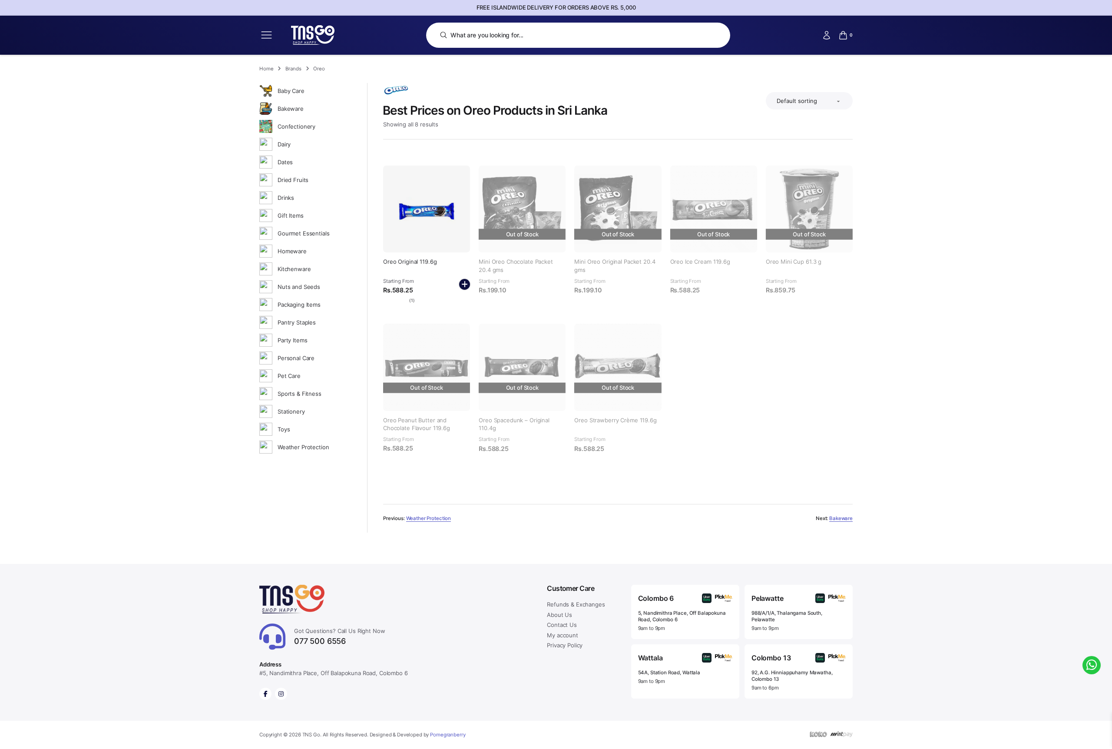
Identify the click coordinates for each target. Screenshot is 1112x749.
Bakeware (291, 108)
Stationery (291, 411)
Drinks (286, 197)
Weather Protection (303, 447)
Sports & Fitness (299, 393)
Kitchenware (294, 268)
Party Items (292, 340)
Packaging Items (299, 304)
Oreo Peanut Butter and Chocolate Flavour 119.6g (416, 424)
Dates (285, 162)
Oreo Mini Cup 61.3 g (793, 261)
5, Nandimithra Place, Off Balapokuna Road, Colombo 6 (682, 616)
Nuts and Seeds (299, 286)
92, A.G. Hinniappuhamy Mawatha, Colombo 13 (792, 675)
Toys (284, 429)
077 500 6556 (339, 636)
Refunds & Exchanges (576, 604)
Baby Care (291, 90)
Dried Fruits (293, 179)
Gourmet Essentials (303, 233)
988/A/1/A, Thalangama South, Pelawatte (786, 616)
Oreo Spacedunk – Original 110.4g (514, 424)
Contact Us (562, 624)
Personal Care (296, 358)
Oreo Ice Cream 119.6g (700, 261)
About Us (559, 614)
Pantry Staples (297, 322)
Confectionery (296, 126)
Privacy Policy (564, 645)
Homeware (292, 251)
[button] (464, 284)
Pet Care (289, 375)
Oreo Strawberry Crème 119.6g (615, 420)
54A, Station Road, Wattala (669, 672)
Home (266, 69)
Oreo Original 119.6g (410, 261)
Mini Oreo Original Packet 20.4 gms (614, 265)
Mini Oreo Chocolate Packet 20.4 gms (516, 265)
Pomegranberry (447, 735)
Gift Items (291, 215)
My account (562, 635)
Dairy (284, 144)
